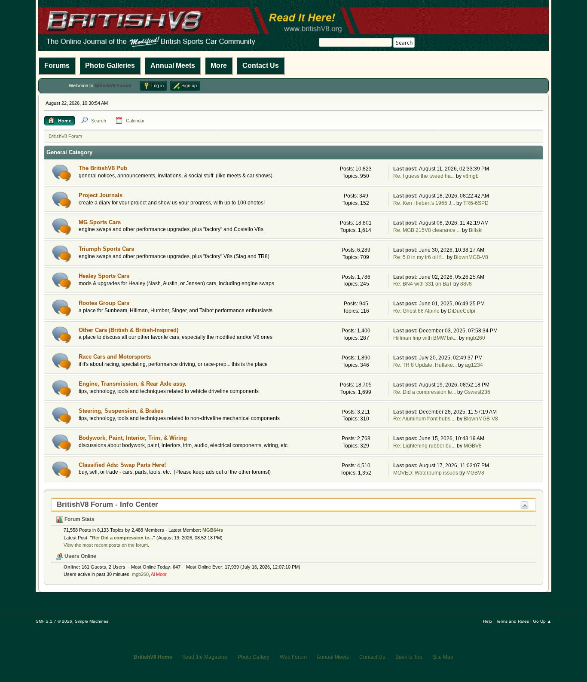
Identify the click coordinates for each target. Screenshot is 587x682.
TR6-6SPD (476, 203)
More (219, 65)
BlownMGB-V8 (471, 257)
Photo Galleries (110, 65)
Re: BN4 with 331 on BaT (422, 284)
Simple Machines (91, 621)
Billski (476, 230)
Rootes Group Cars (104, 303)
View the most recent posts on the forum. (106, 545)
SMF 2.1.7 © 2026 (54, 621)
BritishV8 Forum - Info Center (107, 504)
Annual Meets (172, 65)
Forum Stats (79, 519)
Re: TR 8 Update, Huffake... (425, 365)
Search (404, 42)
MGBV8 (473, 446)
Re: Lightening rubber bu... (424, 446)
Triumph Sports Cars (106, 249)
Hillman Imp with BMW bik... (425, 338)
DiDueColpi (461, 311)
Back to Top (408, 657)
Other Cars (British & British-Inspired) (128, 330)
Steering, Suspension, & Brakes (121, 411)
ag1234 (474, 365)
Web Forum (293, 657)
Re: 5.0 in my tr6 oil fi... (419, 257)
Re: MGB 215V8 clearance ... (427, 230)
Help (487, 621)
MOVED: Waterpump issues (425, 473)
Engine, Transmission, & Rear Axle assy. (132, 384)
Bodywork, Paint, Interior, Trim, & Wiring (133, 438)
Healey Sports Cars (104, 276)
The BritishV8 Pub (103, 168)
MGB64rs (212, 530)
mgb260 (475, 338)
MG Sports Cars (100, 222)
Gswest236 (477, 392)
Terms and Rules (512, 621)
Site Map (443, 657)
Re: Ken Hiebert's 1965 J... (424, 203)
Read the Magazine (204, 657)
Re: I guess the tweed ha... (424, 176)
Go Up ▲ (542, 621)
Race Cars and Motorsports (115, 356)
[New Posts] (61, 173)
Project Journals (100, 195)
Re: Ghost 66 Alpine (416, 311)
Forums (57, 65)
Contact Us (260, 65)
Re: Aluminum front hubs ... (424, 419)
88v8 (466, 284)
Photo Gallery (253, 657)
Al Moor (159, 574)
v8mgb (471, 176)
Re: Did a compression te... (424, 392)
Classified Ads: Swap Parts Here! (122, 465)
